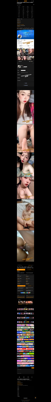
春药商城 (27, 6)
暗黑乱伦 (27, 12)
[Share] (21, 292)
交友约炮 (19, 6)
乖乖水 (32, 6)
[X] (25, 292)
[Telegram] (23, 292)
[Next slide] (33, 302)
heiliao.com (28, 400)
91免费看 (19, 12)
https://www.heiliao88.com (19, 383)
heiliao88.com (18, 23)
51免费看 (23, 12)
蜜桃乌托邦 (32, 11)
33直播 (19, 11)
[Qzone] (27, 292)
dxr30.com (19, 279)
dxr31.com (27, 279)
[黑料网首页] (25, 1)
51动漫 (27, 17)
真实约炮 (23, 6)
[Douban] (26, 292)
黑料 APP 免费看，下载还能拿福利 (20, 24)
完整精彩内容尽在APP (21, 269)
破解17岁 (32, 12)
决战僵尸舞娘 (28, 11)
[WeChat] (24, 292)
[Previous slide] (17, 302)
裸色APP (32, 17)
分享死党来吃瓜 (29, 269)
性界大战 (23, 11)
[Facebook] (22, 292)
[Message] (29, 292)
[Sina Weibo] (28, 292)
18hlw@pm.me (18, 26)
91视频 (23, 17)
